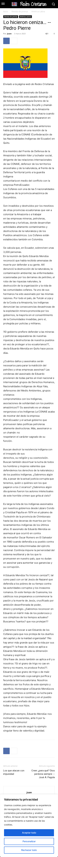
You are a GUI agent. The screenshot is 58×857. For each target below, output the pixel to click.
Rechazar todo (29, 850)
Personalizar (29, 841)
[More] (14, 41)
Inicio (5, 11)
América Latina (38, 11)
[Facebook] (6, 41)
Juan (9, 33)
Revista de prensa (20, 11)
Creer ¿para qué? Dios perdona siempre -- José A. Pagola (43, 774)
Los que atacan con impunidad (13, 772)
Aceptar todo (29, 832)
